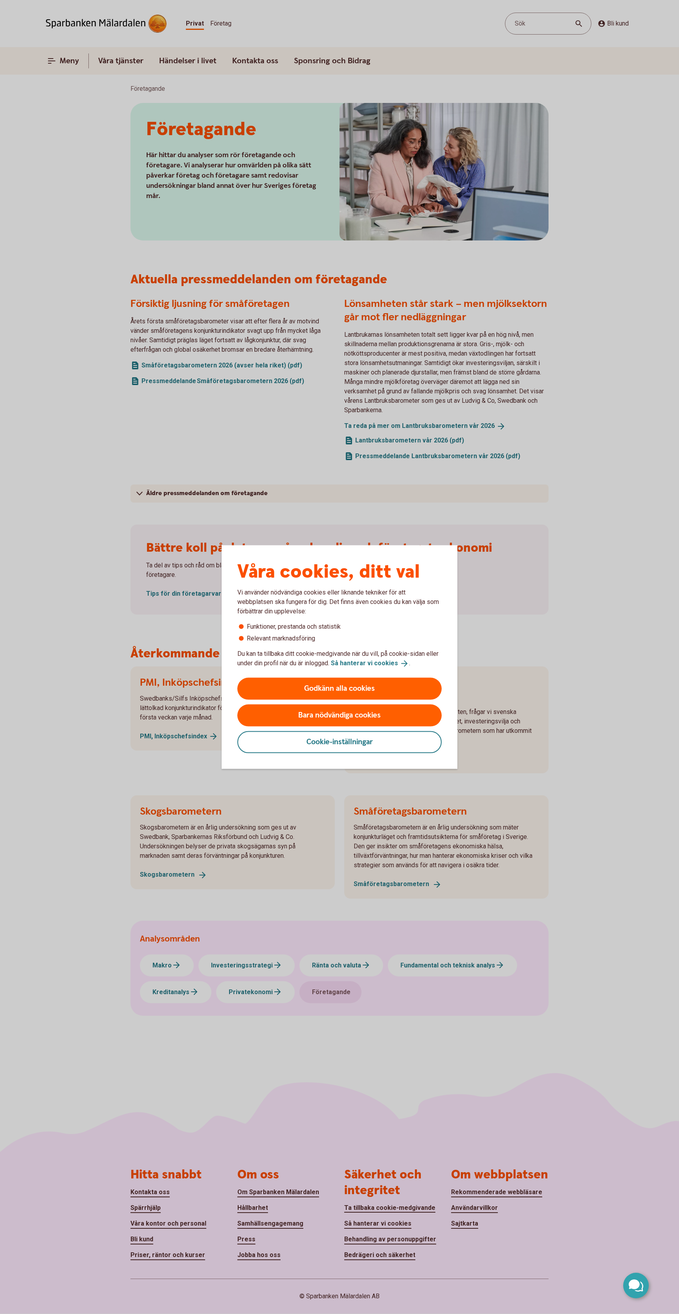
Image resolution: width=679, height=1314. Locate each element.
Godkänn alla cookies (339, 688)
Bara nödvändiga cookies (339, 715)
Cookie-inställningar (339, 742)
